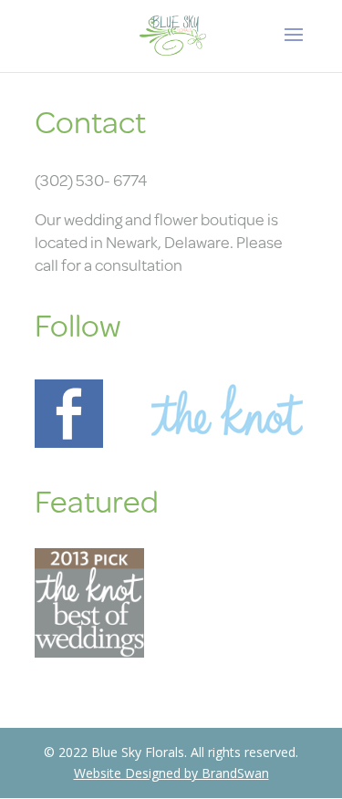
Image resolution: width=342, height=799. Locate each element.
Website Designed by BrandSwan (171, 773)
